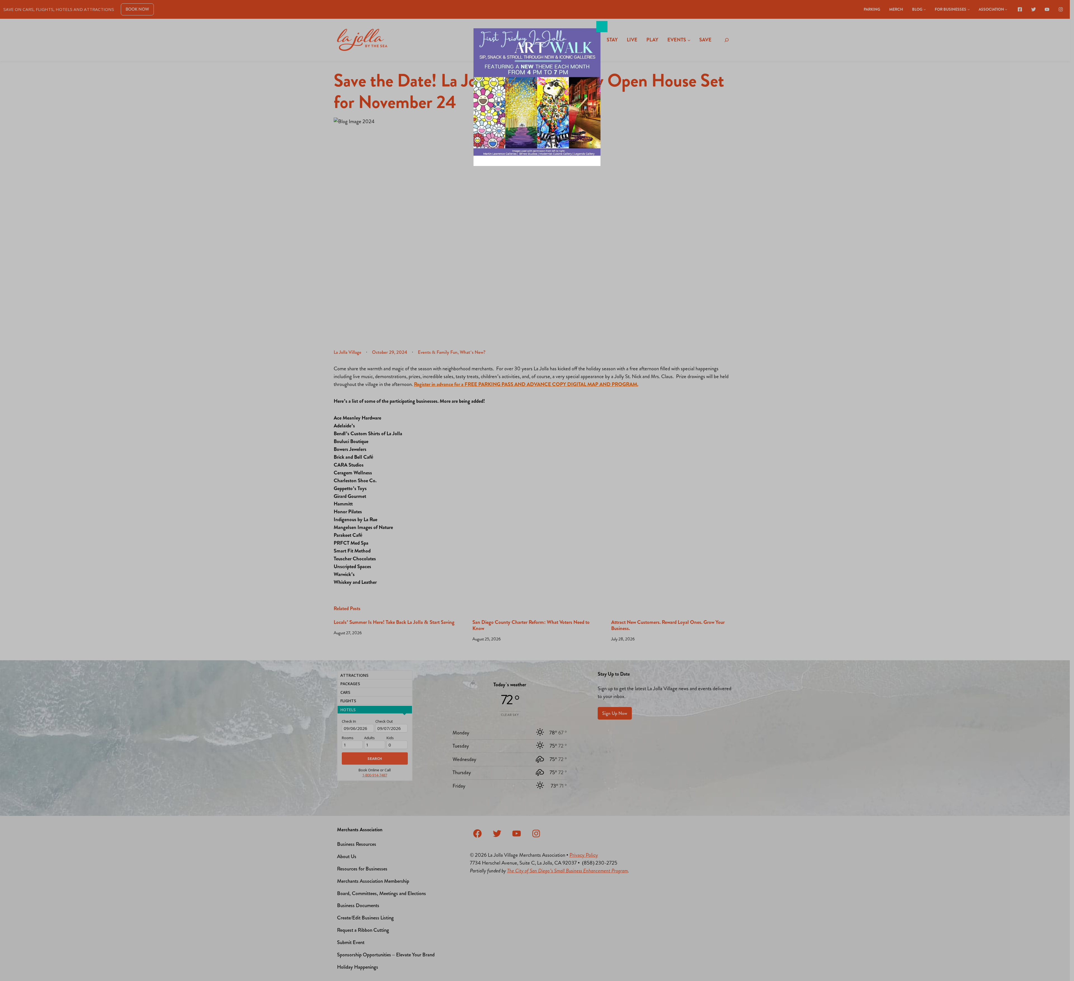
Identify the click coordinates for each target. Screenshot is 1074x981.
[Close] (601, 26)
